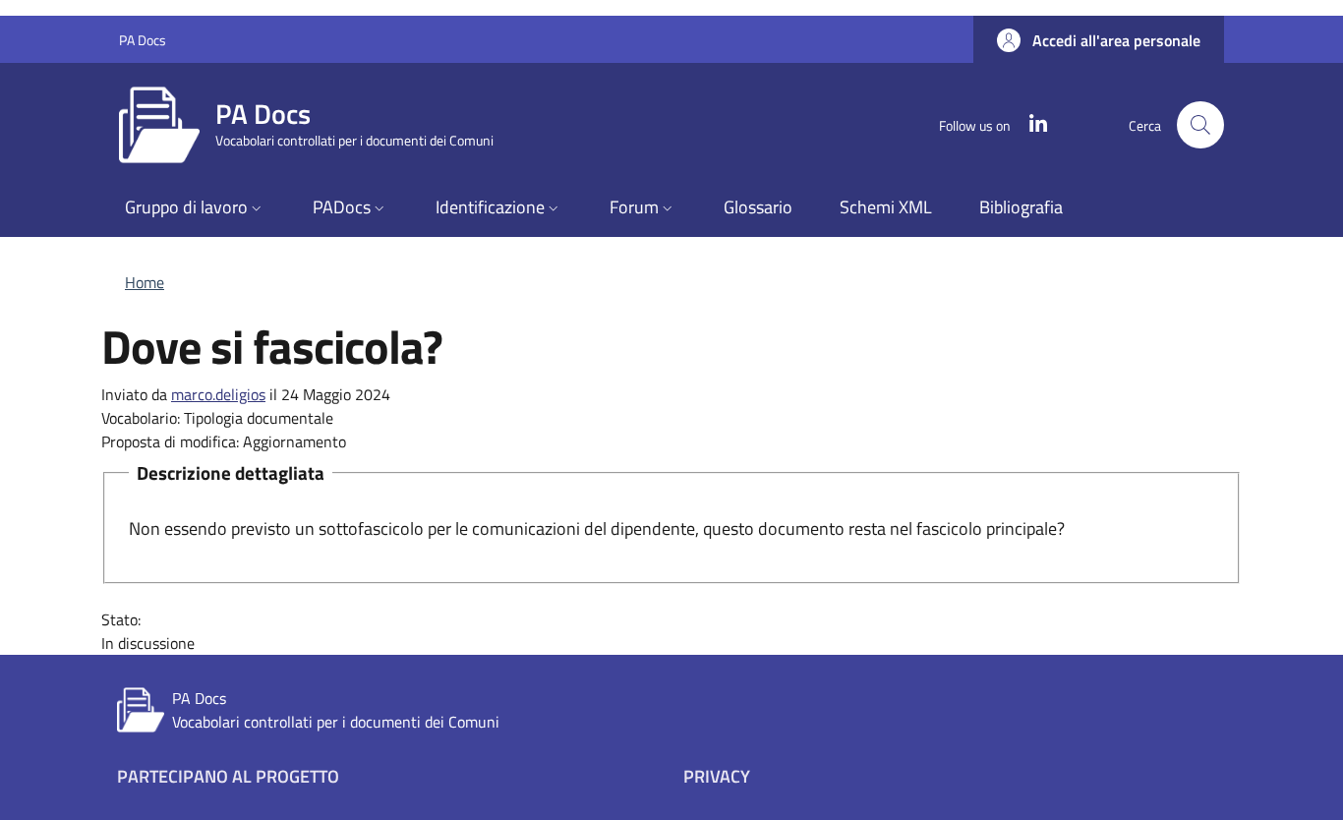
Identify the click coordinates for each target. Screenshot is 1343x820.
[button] (1098, 40)
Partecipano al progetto (228, 776)
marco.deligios (218, 394)
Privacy (716, 776)
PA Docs (142, 39)
